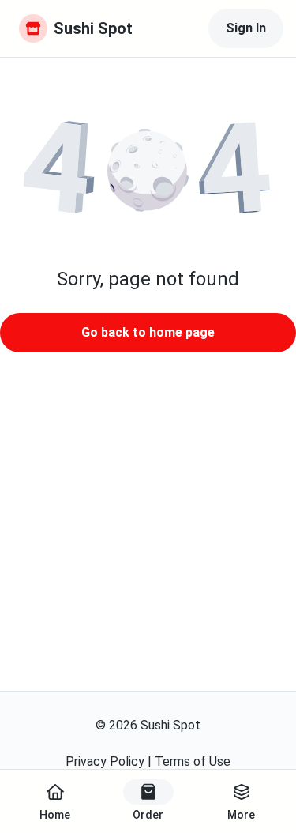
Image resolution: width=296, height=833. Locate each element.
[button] (148, 169)
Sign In (246, 28)
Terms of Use (192, 761)
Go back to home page (148, 332)
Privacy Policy (105, 761)
